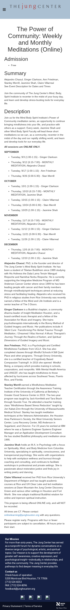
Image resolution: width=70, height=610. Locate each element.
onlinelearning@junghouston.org (21, 515)
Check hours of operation (18, 575)
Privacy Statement (12, 606)
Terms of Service (33, 606)
